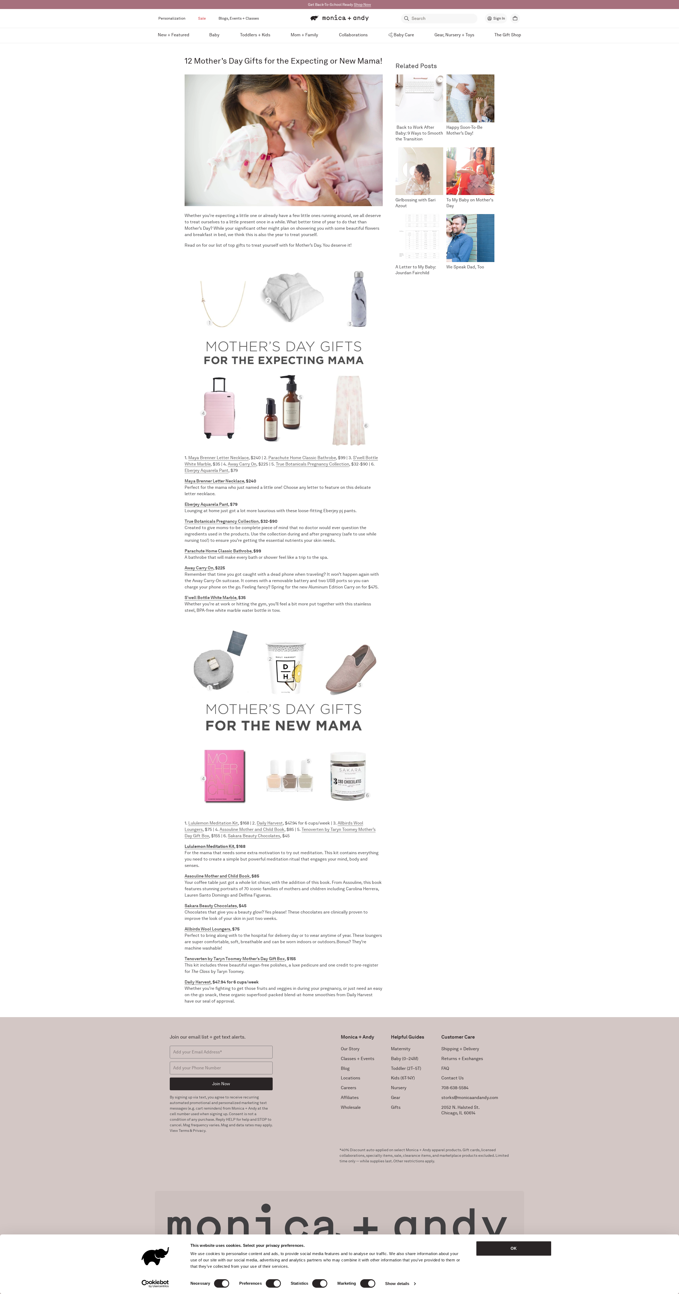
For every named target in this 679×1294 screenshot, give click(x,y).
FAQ (445, 1068)
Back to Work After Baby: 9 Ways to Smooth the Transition (419, 133)
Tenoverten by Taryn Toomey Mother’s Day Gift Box (235, 958)
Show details (397, 1283)
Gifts (396, 1107)
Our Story (350, 1048)
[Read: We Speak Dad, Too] (470, 238)
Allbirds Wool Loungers (207, 929)
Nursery (398, 1087)
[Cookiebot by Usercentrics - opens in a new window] (155, 1284)
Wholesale (351, 1107)
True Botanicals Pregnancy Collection (312, 464)
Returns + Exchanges (462, 1058)
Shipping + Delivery (460, 1048)
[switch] (273, 1283)
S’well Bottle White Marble (210, 597)
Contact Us (452, 1077)
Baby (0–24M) (404, 1058)
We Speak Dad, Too (465, 266)
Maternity (400, 1048)
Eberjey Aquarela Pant (206, 470)
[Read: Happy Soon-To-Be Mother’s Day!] (470, 98)
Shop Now (362, 4)
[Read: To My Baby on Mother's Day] (470, 171)
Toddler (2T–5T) (406, 1068)
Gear (395, 1097)
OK (514, 1248)
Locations (350, 1077)
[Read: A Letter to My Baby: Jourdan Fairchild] (419, 238)
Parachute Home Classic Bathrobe (302, 457)
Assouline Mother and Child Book (252, 829)
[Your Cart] (515, 18)
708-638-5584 (454, 1087)
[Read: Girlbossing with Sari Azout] (419, 171)
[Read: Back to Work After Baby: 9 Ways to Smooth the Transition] (419, 98)
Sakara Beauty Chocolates (254, 835)
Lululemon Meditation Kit (213, 823)
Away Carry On (242, 464)
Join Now (221, 1083)
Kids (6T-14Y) (403, 1077)
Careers (348, 1087)
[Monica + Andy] (339, 18)
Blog (345, 1068)
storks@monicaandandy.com (469, 1097)
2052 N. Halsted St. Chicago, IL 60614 (460, 1110)
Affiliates (350, 1097)
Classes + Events (357, 1058)
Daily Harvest (270, 823)
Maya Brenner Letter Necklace (218, 457)
